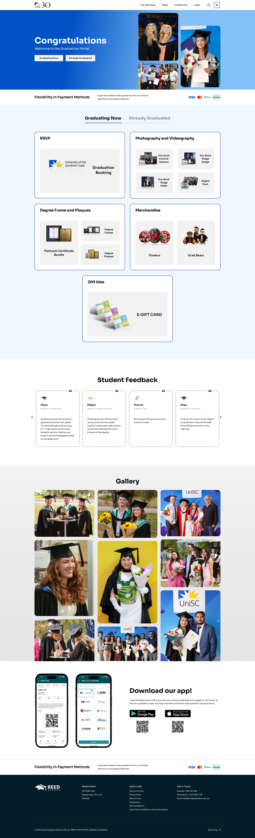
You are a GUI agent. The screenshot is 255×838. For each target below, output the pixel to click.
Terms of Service (136, 791)
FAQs (165, 5)
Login (197, 5)
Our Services (148, 5)
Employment (134, 802)
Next (221, 417)
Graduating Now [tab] (103, 118)
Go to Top (213, 830)
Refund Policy (135, 798)
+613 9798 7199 (195, 795)
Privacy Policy (135, 795)
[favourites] (208, 5)
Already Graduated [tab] (149, 118)
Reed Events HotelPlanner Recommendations (148, 809)
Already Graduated (80, 58)
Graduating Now (48, 58)
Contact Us (180, 5)
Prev (32, 417)
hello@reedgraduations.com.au (196, 798)
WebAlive (104, 830)
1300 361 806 (191, 791)
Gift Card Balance (136, 806)
